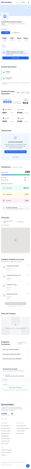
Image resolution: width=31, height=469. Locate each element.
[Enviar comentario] (28, 466)
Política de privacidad (6, 449)
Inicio (3, 45)
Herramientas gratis (21, 425)
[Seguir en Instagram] (2, 419)
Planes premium (20, 433)
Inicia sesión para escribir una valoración (15, 151)
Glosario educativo (5, 441)
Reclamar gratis (15, 58)
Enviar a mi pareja (16, 387)
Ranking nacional (5, 433)
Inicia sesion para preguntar (22, 343)
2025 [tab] (22, 92)
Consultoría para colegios (23, 428)
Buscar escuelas (5, 425)
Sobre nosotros (4, 443)
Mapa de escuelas (5, 428)
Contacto (3, 455)
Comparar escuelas (5, 430)
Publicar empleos (21, 430)
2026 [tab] (18, 92)
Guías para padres (5, 438)
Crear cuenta (15, 157)
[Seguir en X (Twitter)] (5, 419)
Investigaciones (5, 436)
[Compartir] (28, 7)
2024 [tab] (27, 92)
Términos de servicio (6, 452)
